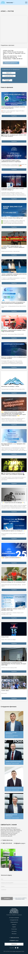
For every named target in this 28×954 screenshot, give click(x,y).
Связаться (14, 944)
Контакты (14, 931)
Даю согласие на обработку (21, 898)
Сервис (14, 926)
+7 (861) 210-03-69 (6, 843)
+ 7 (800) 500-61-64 (7, 840)
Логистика (14, 929)
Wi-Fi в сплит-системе (7, 80)
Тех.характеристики (8, 75)
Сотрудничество (14, 919)
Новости (14, 924)
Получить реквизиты (11, 62)
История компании (14, 917)
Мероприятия (14, 922)
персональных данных (19, 898)
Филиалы (14, 933)
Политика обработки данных (14, 914)
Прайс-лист (8, 72)
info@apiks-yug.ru (19, 843)
